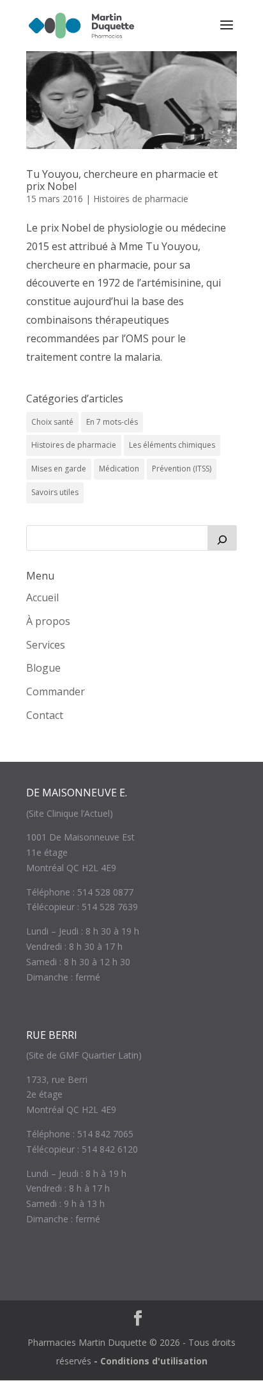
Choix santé (52, 421)
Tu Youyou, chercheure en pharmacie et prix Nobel (122, 180)
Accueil (42, 597)
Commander (55, 691)
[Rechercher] (222, 538)
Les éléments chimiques (172, 444)
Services (45, 645)
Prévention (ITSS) (181, 468)
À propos (48, 621)
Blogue (43, 668)
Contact (44, 715)
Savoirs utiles (55, 492)
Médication (119, 468)
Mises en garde (58, 468)
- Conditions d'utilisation (150, 1361)
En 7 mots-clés (112, 421)
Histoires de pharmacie (140, 199)
